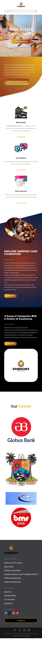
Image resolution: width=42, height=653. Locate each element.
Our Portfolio (9, 600)
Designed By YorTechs (22, 636)
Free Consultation (21, 41)
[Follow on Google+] (13, 613)
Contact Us (8, 603)
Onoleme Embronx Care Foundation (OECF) (21, 574)
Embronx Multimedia (12, 582)
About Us (8, 592)
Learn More (21, 137)
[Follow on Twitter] (9, 613)
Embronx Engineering (12, 578)
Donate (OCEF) (10, 596)
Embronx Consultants (12, 571)
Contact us (21, 620)
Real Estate (8, 567)
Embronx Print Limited (13, 563)
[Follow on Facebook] (5, 613)
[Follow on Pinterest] (17, 613)
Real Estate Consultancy (21, 32)
